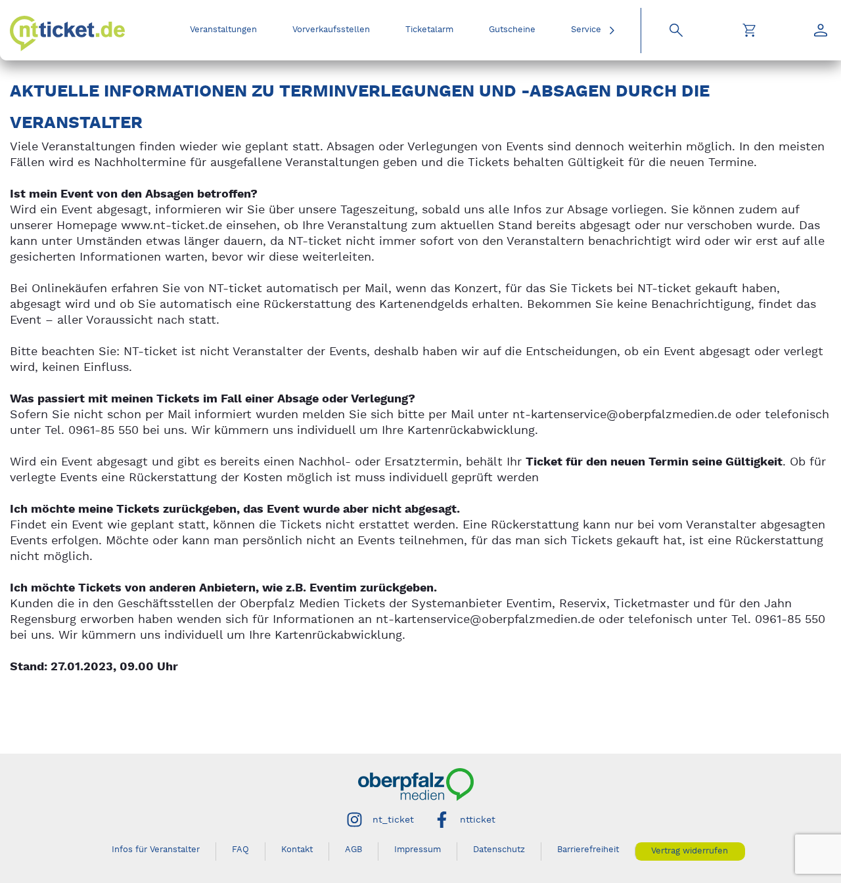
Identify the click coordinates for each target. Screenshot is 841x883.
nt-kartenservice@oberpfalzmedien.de (621, 414)
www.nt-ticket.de (171, 225)
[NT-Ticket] (67, 33)
